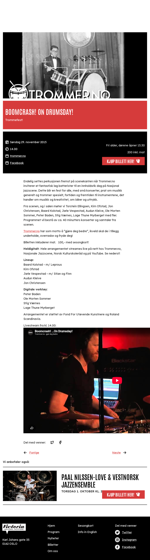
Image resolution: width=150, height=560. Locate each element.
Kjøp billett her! (120, 494)
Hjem (51, 525)
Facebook (17, 163)
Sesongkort (85, 525)
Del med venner (126, 525)
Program (53, 532)
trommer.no (18, 156)
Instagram (129, 540)
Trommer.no (31, 231)
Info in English (87, 532)
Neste (116, 452)
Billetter (53, 545)
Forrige (34, 452)
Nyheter (53, 538)
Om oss (53, 551)
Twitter (127, 532)
